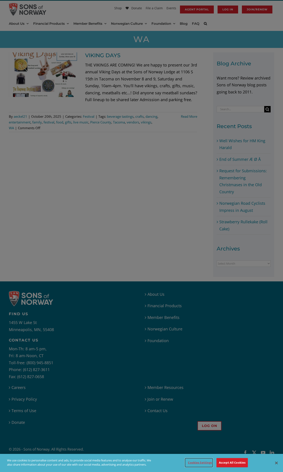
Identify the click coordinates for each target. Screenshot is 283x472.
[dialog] (141, 463)
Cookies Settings (200, 462)
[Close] (276, 463)
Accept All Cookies (232, 462)
